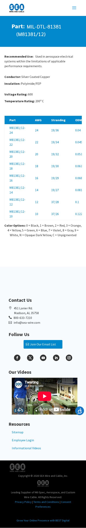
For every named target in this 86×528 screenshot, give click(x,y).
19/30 (55, 166)
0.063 (78, 166)
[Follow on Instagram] (69, 358)
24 (36, 130)
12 (36, 202)
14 (36, 190)
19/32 (55, 154)
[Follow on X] (30, 358)
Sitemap (17, 432)
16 (36, 178)
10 (36, 214)
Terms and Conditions (46, 502)
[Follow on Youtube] (43, 358)
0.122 (78, 214)
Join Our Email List (43, 344)
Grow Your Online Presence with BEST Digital (43, 520)
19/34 (55, 142)
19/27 (55, 190)
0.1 (77, 202)
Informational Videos (26, 448)
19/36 (55, 130)
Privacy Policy (23, 502)
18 (36, 166)
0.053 (78, 154)
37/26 (55, 214)
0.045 (78, 142)
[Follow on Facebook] (17, 358)
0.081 (78, 190)
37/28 (55, 202)
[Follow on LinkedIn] (56, 358)
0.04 (78, 130)
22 (36, 142)
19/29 (55, 178)
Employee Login (23, 440)
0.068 (78, 178)
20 (36, 154)
